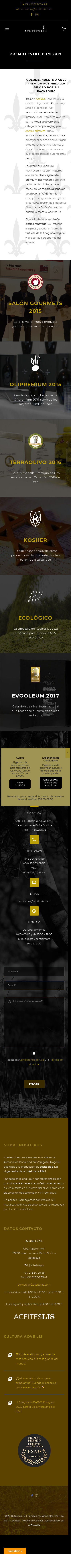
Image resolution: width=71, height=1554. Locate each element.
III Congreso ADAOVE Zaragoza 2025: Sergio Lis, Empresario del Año (35, 1407)
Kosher (35, 540)
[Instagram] (37, 14)
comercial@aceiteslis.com (36, 9)
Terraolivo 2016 (35, 462)
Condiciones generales (40, 1515)
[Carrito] (64, 29)
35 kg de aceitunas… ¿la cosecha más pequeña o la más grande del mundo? (37, 1359)
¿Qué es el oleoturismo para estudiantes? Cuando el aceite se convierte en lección (36, 1383)
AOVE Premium (35, 130)
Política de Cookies (32, 1520)
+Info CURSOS (20, 784)
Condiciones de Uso (31, 1059)
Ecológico (35, 618)
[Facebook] (31, 14)
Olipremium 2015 (35, 384)
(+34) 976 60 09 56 (36, 3)
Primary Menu (7, 29)
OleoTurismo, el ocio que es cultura (50, 782)
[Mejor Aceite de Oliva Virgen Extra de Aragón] (34, 1450)
